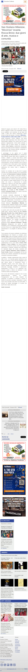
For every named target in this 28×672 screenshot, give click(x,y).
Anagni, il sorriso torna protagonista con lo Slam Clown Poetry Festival (21, 605)
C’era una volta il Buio (20, 558)
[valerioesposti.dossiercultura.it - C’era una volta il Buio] (21, 566)
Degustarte (17, 645)
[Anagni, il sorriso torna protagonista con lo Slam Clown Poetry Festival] (21, 612)
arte (8, 433)
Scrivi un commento (6, 438)
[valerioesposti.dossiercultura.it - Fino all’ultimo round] (7, 583)
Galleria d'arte (5, 520)
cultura (12, 433)
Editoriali (17, 641)
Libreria (4, 552)
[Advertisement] (14, 348)
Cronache (17, 644)
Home (16, 639)
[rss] (14, 664)
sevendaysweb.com (11, 669)
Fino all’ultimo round (6, 575)
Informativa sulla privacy (6, 659)
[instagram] (11, 664)
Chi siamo (17, 650)
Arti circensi (6, 601)
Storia (16, 648)
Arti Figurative (4, 548)
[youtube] (8, 664)
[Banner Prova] (14, 15)
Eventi (19, 68)
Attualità (17, 642)
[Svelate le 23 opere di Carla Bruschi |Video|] (7, 534)
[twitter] (5, 664)
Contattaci (17, 652)
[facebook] (1, 664)
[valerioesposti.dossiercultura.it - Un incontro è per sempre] (21, 583)
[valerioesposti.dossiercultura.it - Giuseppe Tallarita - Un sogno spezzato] (7, 566)
